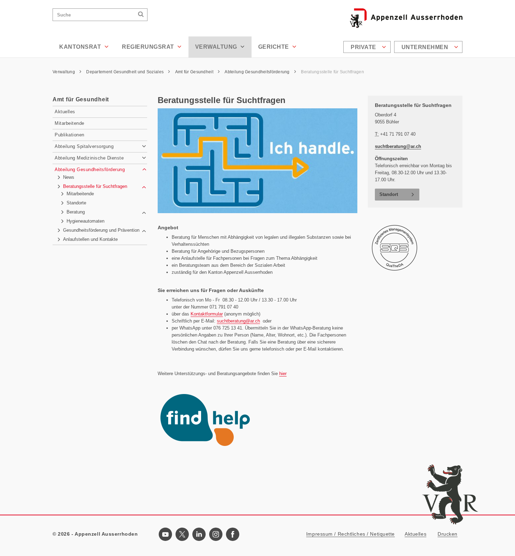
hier (283, 373)
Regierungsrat (149, 47)
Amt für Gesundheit (194, 71)
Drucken (448, 534)
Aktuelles (415, 534)
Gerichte (274, 47)
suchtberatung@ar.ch (238, 321)
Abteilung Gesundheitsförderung (258, 71)
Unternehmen (425, 47)
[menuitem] (367, 46)
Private (364, 47)
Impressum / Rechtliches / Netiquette (350, 534)
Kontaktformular (207, 314)
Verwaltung (217, 47)
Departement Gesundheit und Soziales (125, 71)
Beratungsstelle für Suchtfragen (332, 71)
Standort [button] (388, 194)
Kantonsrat (81, 47)
